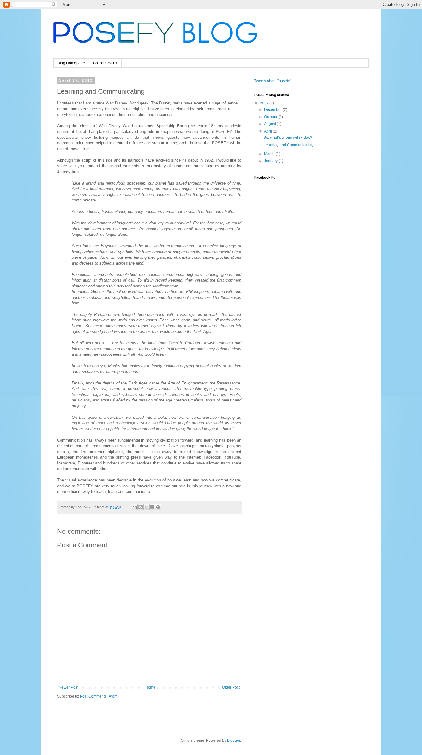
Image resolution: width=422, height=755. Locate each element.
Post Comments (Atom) (99, 696)
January (271, 161)
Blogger (233, 740)
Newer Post (68, 687)
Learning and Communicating (289, 145)
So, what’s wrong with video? (288, 137)
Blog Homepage (71, 63)
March (270, 154)
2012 (264, 103)
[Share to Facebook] (152, 507)
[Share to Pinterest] (158, 507)
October (271, 117)
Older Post (231, 687)
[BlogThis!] (140, 507)
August (270, 124)
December (273, 110)
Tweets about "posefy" (272, 81)
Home (150, 687)
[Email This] (135, 507)
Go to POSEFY (105, 63)
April (268, 131)
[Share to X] (146, 507)
